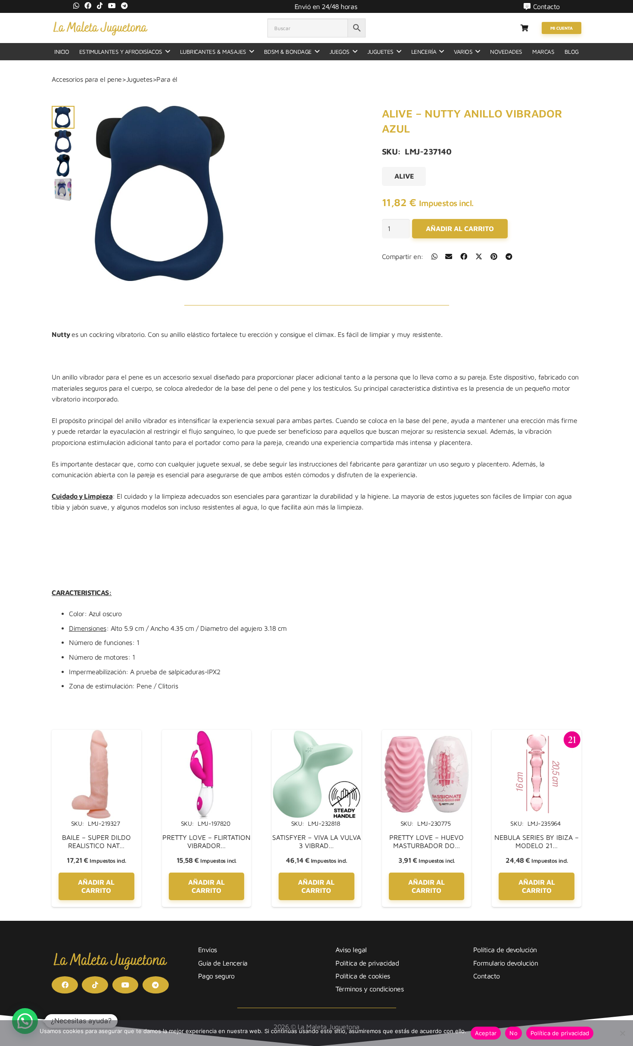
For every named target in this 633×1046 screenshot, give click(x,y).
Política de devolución (505, 949)
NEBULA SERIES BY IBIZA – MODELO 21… (536, 841)
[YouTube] (112, 5)
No (513, 1033)
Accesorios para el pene (87, 79)
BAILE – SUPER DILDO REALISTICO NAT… (96, 841)
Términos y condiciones (369, 989)
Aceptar (486, 1033)
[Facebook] (87, 5)
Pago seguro (216, 976)
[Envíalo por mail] (448, 256)
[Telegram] (124, 5)
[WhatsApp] (76, 5)
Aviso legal (351, 949)
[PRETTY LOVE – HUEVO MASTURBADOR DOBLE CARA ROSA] (427, 735)
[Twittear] (478, 256)
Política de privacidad (367, 963)
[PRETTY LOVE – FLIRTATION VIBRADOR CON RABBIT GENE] (206, 735)
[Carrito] (524, 28)
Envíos (207, 949)
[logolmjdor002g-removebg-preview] (100, 28)
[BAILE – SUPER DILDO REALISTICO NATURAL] (96, 735)
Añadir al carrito (460, 228)
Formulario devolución (505, 963)
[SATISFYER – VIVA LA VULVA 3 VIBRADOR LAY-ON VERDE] (316, 735)
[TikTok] (100, 5)
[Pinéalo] (493, 256)
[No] (622, 1033)
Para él (166, 79)
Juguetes (139, 79)
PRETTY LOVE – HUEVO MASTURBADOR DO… (426, 841)
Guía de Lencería (223, 963)
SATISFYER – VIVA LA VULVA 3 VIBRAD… (316, 841)
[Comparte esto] (434, 256)
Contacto (486, 976)
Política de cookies (362, 976)
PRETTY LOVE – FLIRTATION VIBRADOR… (206, 841)
